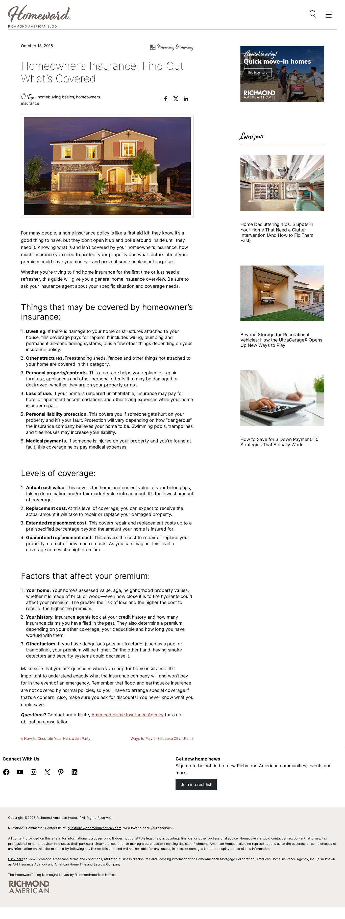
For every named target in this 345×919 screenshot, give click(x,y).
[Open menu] (313, 14)
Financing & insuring (175, 47)
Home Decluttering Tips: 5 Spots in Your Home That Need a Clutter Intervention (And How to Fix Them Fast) (276, 232)
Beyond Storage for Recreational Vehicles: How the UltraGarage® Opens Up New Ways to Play (281, 340)
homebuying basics (56, 97)
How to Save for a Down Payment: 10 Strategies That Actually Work (279, 442)
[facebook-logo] (168, 99)
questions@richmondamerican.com (94, 828)
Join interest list (196, 784)
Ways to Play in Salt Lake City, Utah (160, 738)
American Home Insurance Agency (127, 714)
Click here (15, 859)
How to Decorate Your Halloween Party (57, 738)
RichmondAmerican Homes (95, 875)
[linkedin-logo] (188, 99)
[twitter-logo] (178, 99)
